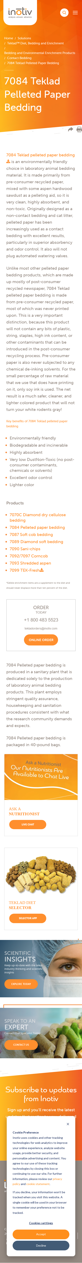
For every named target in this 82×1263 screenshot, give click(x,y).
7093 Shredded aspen (30, 563)
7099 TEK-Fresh (25, 570)
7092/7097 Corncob (29, 555)
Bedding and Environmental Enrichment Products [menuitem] (39, 53)
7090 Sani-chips (25, 548)
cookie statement (38, 1184)
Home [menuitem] (8, 38)
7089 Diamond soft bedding (36, 541)
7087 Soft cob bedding (31, 534)
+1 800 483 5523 (41, 620)
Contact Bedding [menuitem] (19, 58)
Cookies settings (41, 1223)
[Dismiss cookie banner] (67, 1124)
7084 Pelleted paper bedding (37, 527)
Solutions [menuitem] (24, 38)
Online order (41, 640)
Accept (41, 1234)
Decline (41, 1245)
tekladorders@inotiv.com (41, 628)
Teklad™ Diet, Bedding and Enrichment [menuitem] (35, 43)
